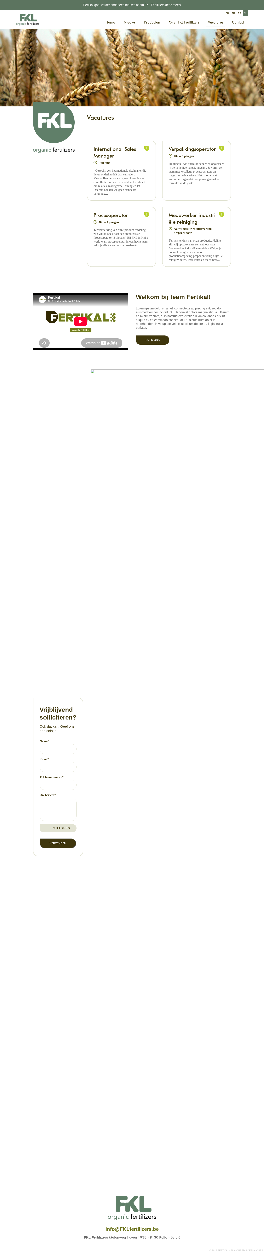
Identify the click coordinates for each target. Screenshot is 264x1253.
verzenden (58, 843)
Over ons (153, 339)
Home (110, 22)
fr (233, 13)
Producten (152, 22)
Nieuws (130, 22)
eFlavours (256, 1250)
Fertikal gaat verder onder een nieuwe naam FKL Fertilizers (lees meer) (132, 5)
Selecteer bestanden (58, 829)
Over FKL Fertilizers (184, 22)
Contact (238, 22)
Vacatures (215, 22)
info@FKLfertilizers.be (132, 1229)
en (227, 13)
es (239, 13)
